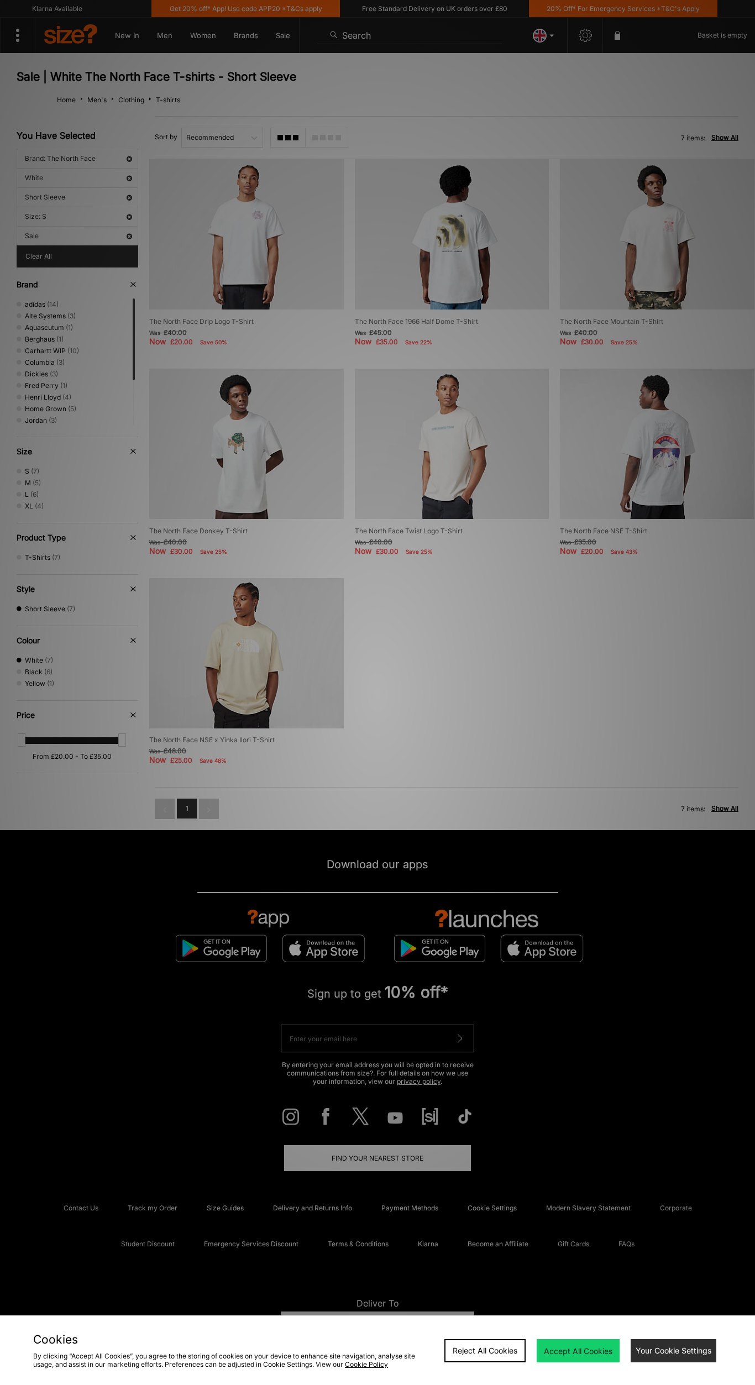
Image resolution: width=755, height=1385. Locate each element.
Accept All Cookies (578, 1351)
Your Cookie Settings (673, 1350)
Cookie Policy (366, 1364)
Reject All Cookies (485, 1350)
